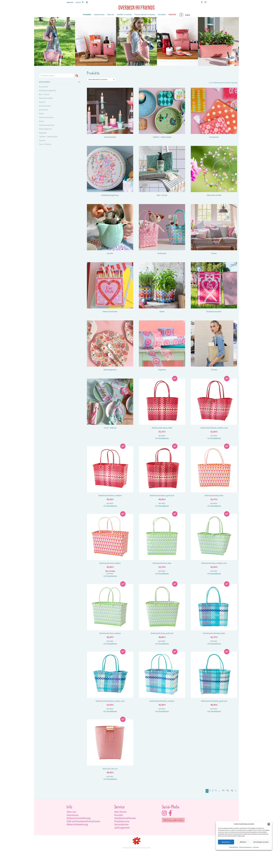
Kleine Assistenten (46, 117)
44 (223, 791)
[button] (269, 824)
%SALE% (172, 14)
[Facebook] (201, 2)
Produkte (87, 14)
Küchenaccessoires (46, 125)
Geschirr (42, 102)
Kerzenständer (45, 106)
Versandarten (121, 824)
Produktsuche (121, 821)
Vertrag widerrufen (173, 820)
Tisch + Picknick (45, 144)
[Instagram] (205, 2)
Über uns (110, 14)
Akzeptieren (226, 842)
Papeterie (42, 132)
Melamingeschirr (45, 129)
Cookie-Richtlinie (233, 847)
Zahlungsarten (122, 827)
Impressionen (99, 14)
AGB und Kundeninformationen (83, 821)
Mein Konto (120, 811)
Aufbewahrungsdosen (47, 90)
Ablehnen (243, 842)
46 (232, 791)
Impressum (256, 847)
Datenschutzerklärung (245, 847)
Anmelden (162, 14)
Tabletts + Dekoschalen (48, 136)
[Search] (77, 75)
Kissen (41, 113)
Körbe (41, 121)
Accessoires (43, 86)
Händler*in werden (124, 14)
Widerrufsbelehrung (77, 824)
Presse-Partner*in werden (144, 14)
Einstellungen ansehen (261, 842)
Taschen (42, 140)
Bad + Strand (44, 94)
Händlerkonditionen (125, 818)
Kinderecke (43, 109)
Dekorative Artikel (46, 98)
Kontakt (118, 815)
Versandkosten (163, 438)
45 (227, 791)
